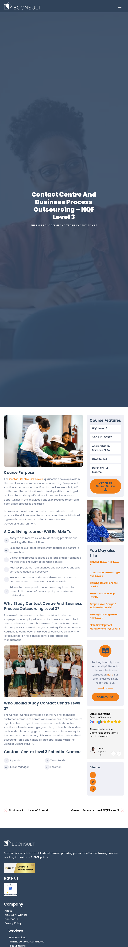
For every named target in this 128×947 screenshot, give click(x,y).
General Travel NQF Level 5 (104, 563)
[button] (118, 753)
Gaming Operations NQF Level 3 (104, 584)
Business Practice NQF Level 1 (29, 810)
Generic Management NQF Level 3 (95, 810)
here (110, 674)
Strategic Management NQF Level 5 (104, 616)
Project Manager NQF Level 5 (102, 595)
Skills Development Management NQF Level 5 (105, 626)
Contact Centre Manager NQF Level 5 (105, 574)
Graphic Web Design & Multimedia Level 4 (103, 605)
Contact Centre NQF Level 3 (26, 479)
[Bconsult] (22, 8)
